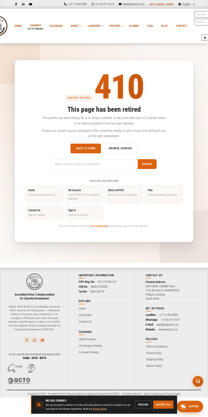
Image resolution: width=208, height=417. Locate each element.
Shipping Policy (154, 359)
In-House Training (89, 352)
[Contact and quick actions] (198, 381)
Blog (164, 25)
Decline (143, 404)
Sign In (78, 212)
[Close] (67, 340)
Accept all (163, 404)
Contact (181, 25)
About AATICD (122, 192)
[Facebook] (16, 4)
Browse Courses (120, 148)
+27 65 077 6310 (170, 319)
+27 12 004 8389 (168, 314)
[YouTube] (30, 4)
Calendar (55, 25)
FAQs (150, 25)
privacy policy (100, 408)
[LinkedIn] (23, 4)
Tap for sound (40, 355)
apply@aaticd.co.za (167, 324)
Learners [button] (94, 25)
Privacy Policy (153, 353)
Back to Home (85, 148)
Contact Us (36, 212)
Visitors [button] (114, 25)
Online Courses (87, 339)
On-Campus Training (90, 345)
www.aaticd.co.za (168, 329)
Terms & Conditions (157, 346)
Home (18, 25)
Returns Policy (154, 365)
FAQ (162, 192)
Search (147, 164)
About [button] (75, 25)
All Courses (83, 194)
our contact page (99, 225)
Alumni (134, 25)
